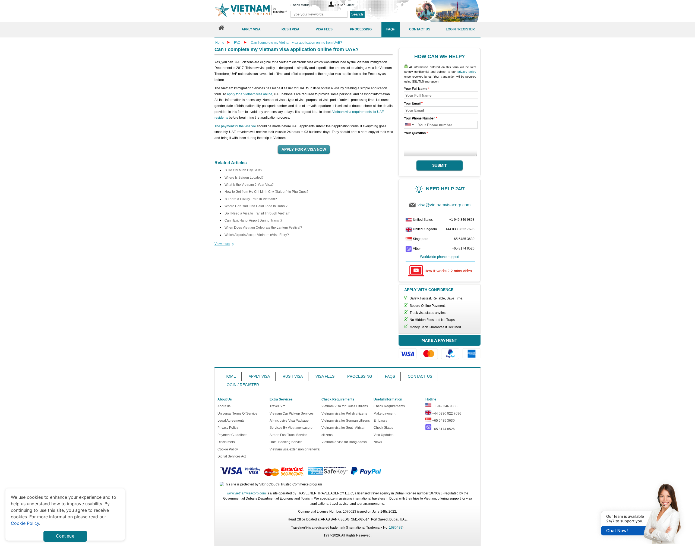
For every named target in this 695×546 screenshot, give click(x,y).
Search (357, 14)
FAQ (237, 43)
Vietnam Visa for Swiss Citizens (344, 406)
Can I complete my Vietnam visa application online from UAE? (296, 43)
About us (223, 406)
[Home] (221, 29)
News (378, 442)
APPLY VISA (259, 376)
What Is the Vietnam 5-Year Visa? (249, 185)
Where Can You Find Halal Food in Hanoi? (256, 206)
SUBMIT (439, 165)
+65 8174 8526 (463, 248)
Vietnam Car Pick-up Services (292, 413)
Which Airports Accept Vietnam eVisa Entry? (257, 235)
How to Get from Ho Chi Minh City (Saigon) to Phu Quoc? (266, 192)
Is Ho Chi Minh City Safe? (243, 170)
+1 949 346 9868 (462, 220)
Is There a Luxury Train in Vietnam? (251, 199)
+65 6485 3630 (463, 239)
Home (219, 43)
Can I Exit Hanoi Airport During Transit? (253, 220)
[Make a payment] (440, 350)
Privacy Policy (227, 428)
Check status (299, 5)
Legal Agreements (230, 420)
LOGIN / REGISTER (242, 385)
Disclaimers (226, 442)
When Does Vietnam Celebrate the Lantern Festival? (263, 227)
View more (222, 244)
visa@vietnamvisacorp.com (444, 205)
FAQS (390, 376)
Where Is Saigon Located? (244, 177)
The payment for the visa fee (235, 126)
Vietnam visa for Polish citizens (344, 413)
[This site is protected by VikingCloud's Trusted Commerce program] (271, 484)
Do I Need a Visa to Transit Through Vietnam (257, 213)
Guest (350, 5)
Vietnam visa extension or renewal (295, 449)
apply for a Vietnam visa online (249, 94)
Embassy (380, 420)
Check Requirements (389, 406)
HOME (230, 376)
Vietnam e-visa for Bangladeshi (344, 442)
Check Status (383, 428)
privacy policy (466, 71)
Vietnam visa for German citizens (345, 420)
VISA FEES (324, 376)
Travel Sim (277, 406)
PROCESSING (359, 376)
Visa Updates (383, 435)
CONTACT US (420, 376)
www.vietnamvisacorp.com (246, 493)
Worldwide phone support (439, 257)
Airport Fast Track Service (288, 435)
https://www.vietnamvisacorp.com (250, 10)
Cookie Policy (227, 449)
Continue (65, 536)
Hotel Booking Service (286, 442)
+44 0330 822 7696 (460, 229)
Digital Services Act (231, 456)
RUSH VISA (293, 376)
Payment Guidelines (232, 435)
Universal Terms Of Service (237, 413)
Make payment (384, 413)
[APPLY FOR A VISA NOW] (304, 150)
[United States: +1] (407, 125)
